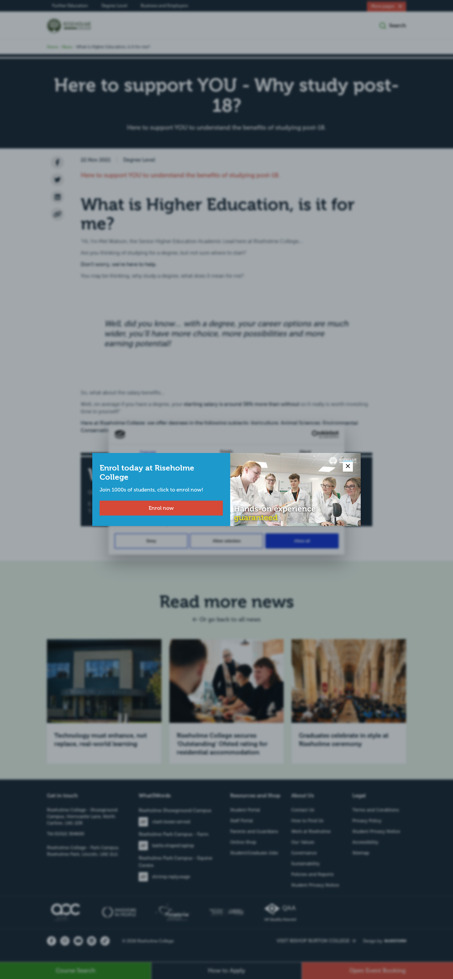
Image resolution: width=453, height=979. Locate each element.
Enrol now (161, 508)
